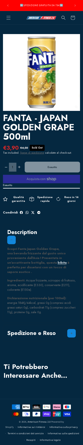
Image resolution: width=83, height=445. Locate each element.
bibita (62, 262)
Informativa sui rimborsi (31, 427)
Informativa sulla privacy (63, 427)
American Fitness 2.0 (39, 421)
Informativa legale (50, 439)
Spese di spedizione (32, 153)
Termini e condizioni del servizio (26, 433)
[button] (8, 17)
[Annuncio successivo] (75, 5)
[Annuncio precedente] (8, 5)
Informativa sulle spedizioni (63, 433)
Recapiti (31, 439)
